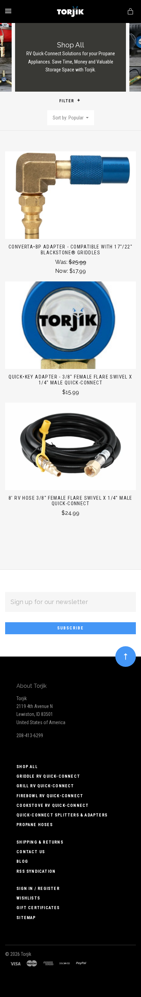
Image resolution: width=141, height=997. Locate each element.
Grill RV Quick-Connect (45, 786)
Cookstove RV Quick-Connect (52, 805)
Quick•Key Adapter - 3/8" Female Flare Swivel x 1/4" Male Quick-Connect (70, 379)
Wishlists (28, 898)
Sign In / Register (38, 888)
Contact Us (30, 851)
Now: (62, 271)
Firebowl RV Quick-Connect (49, 795)
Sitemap (26, 917)
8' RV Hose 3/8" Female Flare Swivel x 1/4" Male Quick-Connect (70, 501)
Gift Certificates (38, 907)
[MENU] (9, 11)
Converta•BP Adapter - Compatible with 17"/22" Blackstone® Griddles (70, 249)
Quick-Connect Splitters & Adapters (61, 815)
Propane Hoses (34, 824)
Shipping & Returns (39, 842)
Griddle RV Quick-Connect (48, 776)
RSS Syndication (35, 871)
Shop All (27, 766)
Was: (62, 262)
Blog (22, 861)
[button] (78, 100)
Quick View (70, 198)
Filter (67, 100)
